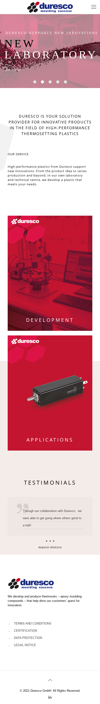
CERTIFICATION (25, 630)
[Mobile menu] (94, 7)
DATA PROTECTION (28, 638)
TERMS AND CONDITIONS (32, 623)
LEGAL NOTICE (25, 645)
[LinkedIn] (50, 697)
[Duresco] (50, 7)
